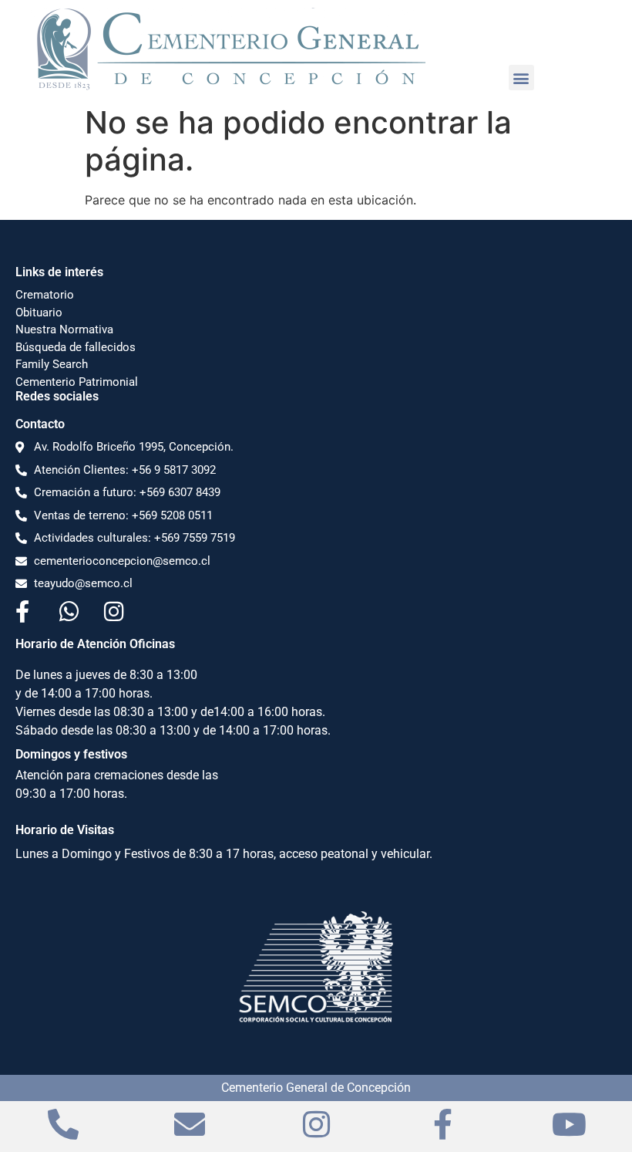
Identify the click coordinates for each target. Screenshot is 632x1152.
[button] (521, 77)
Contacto (40, 424)
